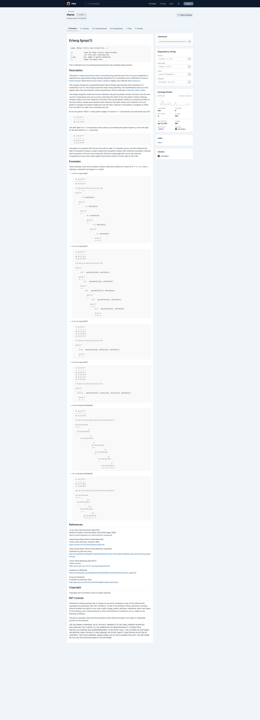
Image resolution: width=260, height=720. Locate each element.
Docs (171, 4)
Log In (188, 4)
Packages (152, 4)
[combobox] (105, 4)
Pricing (162, 4)
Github (160, 142)
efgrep (70, 14)
